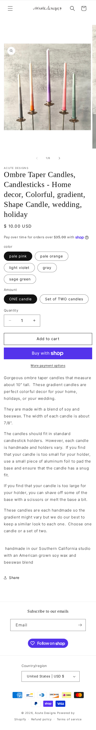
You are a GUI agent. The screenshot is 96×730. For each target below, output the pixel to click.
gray (47, 267)
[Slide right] (59, 158)
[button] (10, 8)
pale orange (51, 256)
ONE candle (20, 299)
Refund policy (41, 719)
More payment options (48, 365)
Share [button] (14, 577)
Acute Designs (46, 713)
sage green (20, 279)
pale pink (18, 256)
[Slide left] (36, 158)
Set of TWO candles (64, 299)
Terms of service (69, 719)
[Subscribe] (80, 625)
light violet (19, 267)
